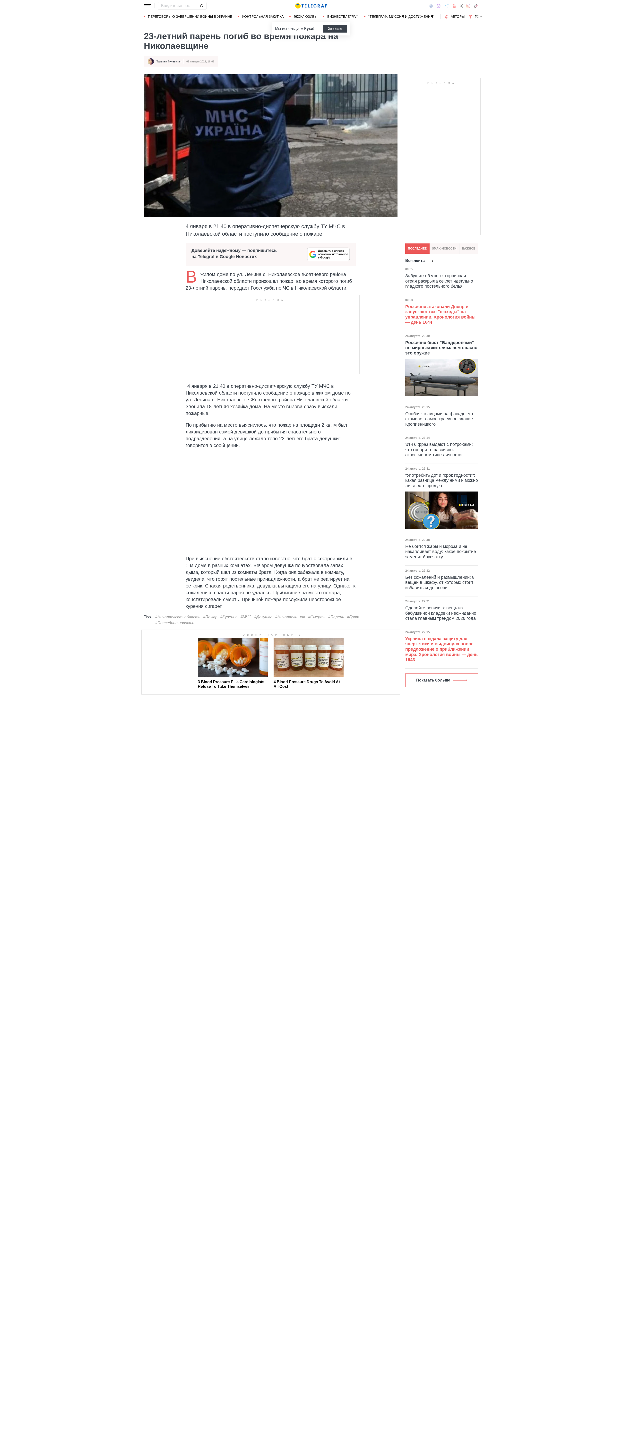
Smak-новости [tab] (444, 248)
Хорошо (335, 29)
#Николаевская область (177, 617)
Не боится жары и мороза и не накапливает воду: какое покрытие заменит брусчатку (440, 551)
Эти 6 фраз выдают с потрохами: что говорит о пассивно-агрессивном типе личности (439, 449)
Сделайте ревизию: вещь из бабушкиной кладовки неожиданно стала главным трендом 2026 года (440, 613)
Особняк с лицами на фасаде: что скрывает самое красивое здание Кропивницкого (440, 419)
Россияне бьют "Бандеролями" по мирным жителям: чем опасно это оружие (441, 347)
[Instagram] (468, 5)
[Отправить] (202, 6)
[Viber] (438, 5)
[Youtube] (454, 6)
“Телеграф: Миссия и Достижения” (401, 16)
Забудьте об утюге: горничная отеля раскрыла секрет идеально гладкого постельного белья (439, 281)
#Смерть (316, 617)
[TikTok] (476, 6)
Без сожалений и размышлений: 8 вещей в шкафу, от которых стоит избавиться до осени (440, 582)
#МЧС (246, 617)
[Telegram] (446, 5)
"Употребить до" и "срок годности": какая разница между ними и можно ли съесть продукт (441, 480)
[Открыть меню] (147, 6)
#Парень (336, 617)
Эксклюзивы (305, 16)
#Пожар (210, 617)
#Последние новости (174, 623)
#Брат (353, 617)
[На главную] (311, 6)
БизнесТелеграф (342, 16)
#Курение (229, 617)
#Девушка (263, 617)
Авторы (458, 16)
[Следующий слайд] (481, 17)
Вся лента (415, 261)
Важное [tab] (468, 248)
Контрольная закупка (263, 16)
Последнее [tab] (417, 248)
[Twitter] (461, 6)
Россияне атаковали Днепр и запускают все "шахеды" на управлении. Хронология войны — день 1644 (440, 314)
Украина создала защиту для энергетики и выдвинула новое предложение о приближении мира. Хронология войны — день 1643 (441, 649)
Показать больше (433, 680)
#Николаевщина (290, 617)
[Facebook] (430, 5)
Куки (308, 28)
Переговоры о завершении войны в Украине (190, 16)
